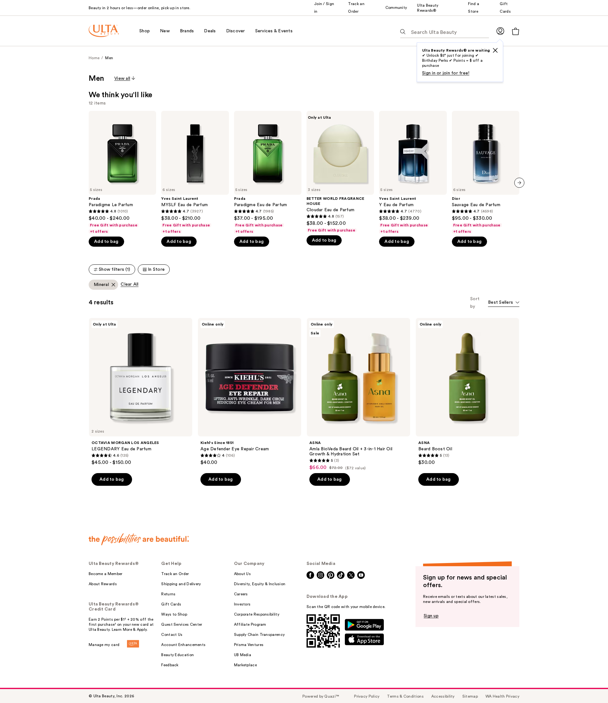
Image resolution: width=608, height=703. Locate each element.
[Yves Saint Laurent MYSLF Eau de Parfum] (195, 172)
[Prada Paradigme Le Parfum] (122, 172)
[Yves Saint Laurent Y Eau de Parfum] (412, 172)
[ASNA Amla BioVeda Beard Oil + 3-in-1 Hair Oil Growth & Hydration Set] (358, 394)
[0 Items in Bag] (515, 31)
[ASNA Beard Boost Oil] (467, 392)
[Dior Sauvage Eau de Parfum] (485, 172)
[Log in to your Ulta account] (500, 31)
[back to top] (589, 684)
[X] (495, 50)
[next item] (519, 183)
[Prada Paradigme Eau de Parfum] (267, 172)
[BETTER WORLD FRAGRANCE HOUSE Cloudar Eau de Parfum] (340, 172)
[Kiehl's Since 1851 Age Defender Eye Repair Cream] (249, 392)
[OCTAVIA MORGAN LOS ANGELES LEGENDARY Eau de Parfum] (140, 392)
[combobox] (503, 303)
